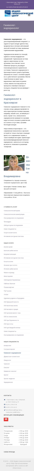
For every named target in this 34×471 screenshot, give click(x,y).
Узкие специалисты (10, 229)
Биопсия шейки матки (11, 250)
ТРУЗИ (6, 294)
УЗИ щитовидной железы (12, 327)
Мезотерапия (8, 276)
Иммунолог (7, 360)
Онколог (6, 367)
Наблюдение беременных (12, 280)
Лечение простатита (10, 265)
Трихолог (7, 364)
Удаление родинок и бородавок (14, 298)
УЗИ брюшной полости (11, 302)
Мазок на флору (9, 272)
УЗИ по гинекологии (10, 316)
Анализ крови (8, 247)
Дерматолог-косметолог (12, 356)
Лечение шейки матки (11, 269)
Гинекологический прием (12, 210)
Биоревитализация (10, 254)
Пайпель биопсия (9, 283)
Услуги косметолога (10, 233)
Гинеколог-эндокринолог (12, 353)
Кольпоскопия (8, 261)
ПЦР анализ (7, 291)
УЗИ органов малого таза (12, 313)
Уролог (6, 375)
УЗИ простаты (8, 324)
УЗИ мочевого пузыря (11, 309)
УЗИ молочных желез (11, 305)
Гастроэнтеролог (9, 349)
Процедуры (7, 222)
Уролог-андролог (9, 378)
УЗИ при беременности (11, 320)
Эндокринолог (8, 382)
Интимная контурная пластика (14, 236)
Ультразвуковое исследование (14, 218)
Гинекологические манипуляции (14, 214)
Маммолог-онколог (10, 371)
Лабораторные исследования (13, 225)
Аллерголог (7, 345)
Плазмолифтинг (9, 287)
